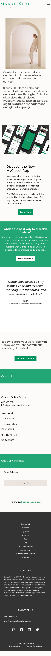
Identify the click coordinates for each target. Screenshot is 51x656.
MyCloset (25, 531)
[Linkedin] (29, 629)
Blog (25, 539)
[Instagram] (13, 629)
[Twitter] (37, 629)
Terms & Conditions (34, 646)
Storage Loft (25, 524)
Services (25, 528)
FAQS (26, 543)
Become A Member (25, 546)
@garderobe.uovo (30, 502)
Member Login (25, 550)
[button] (41, 5)
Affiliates (25, 535)
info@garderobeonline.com (17, 621)
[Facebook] (21, 629)
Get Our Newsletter (13, 461)
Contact (6, 376)
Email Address (11, 472)
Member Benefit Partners (25, 554)
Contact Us (25, 610)
